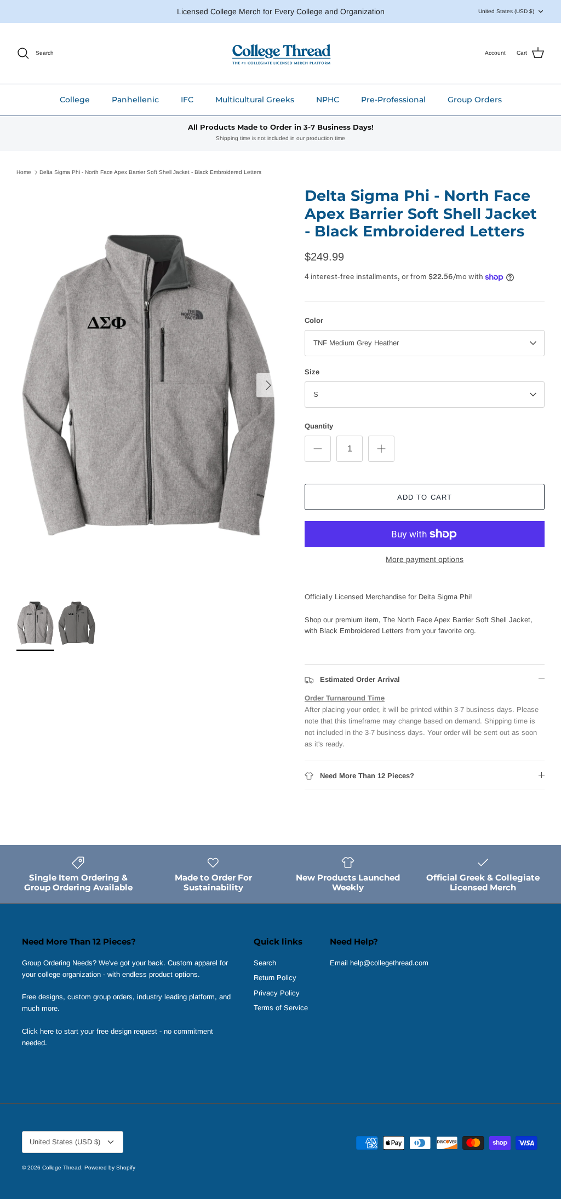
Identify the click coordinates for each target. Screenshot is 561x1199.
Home (23, 172)
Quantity (319, 426)
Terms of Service (281, 1008)
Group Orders (475, 100)
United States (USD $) (506, 11)
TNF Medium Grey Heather (356, 343)
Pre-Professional (393, 100)
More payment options (424, 559)
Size (312, 372)
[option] (148, 385)
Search (265, 963)
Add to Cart (424, 497)
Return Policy (275, 978)
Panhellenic (135, 100)
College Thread (61, 1168)
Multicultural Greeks (254, 100)
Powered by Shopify (109, 1168)
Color (314, 320)
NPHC (327, 100)
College (75, 100)
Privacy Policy (277, 993)
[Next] (268, 385)
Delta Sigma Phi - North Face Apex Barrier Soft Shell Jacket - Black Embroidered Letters (150, 172)
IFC (187, 100)
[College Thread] (281, 53)
